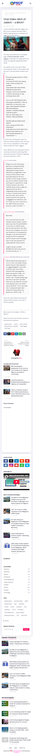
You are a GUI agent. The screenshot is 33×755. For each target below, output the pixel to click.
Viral (18, 615)
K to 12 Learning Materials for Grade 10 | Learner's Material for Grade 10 (19, 704)
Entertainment (12, 13)
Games (16, 574)
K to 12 (13, 609)
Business (16, 569)
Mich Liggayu (23, 326)
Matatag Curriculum (9, 615)
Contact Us (22, 747)
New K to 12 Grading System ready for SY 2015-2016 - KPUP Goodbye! (19, 730)
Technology (16, 592)
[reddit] (22, 461)
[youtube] (16, 465)
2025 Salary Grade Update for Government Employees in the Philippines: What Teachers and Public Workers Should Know (20, 547)
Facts (15, 604)
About (15, 747)
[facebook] (6, 461)
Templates (16, 752)
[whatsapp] (22, 465)
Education (16, 571)
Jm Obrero (7, 257)
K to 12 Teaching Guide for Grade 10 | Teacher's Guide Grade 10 (20, 713)
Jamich (16, 324)
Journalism (7, 609)
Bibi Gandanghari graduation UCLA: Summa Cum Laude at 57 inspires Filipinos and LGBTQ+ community (19, 370)
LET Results (16, 577)
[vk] (6, 465)
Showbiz (16, 590)
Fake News (21, 604)
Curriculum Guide (18, 601)
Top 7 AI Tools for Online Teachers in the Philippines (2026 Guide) (20, 511)
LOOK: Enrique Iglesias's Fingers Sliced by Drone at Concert (19, 721)
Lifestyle (16, 584)
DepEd (26, 601)
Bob (5, 26)
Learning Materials (16, 579)
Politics (16, 587)
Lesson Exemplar (16, 582)
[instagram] (11, 465)
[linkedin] (16, 461)
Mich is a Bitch (23, 324)
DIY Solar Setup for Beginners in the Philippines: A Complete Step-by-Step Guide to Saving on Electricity (20, 523)
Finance (6, 606)
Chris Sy (6, 160)
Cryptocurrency (8, 601)
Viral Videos (7, 328)
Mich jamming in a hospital (11, 326)
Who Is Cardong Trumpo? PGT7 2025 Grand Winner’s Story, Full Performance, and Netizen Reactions (20, 393)
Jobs (25, 606)
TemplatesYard (17, 751)
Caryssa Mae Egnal (9, 212)
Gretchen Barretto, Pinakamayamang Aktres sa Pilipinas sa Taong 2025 (20, 382)
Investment (19, 606)
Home (6, 13)
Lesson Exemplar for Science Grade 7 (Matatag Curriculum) (20, 535)
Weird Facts (24, 615)
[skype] (27, 465)
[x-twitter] (11, 461)
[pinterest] (27, 461)
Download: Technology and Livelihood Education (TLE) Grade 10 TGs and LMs (20, 740)
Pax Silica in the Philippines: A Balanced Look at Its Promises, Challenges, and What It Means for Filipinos (20, 500)
